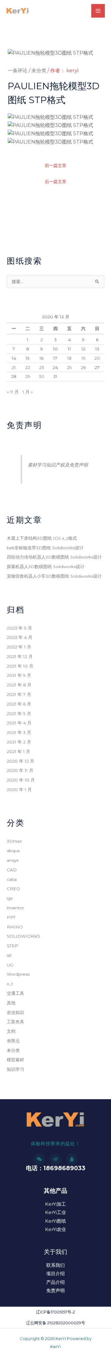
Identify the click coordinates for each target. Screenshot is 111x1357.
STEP (12, 945)
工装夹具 (15, 1021)
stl (9, 955)
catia (12, 879)
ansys (12, 860)
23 (41, 367)
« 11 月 (13, 391)
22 (27, 367)
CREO (13, 888)
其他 (11, 1002)
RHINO (15, 926)
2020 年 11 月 (20, 770)
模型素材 (15, 1059)
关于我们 (55, 1251)
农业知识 (15, 1012)
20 (97, 358)
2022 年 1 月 (19, 646)
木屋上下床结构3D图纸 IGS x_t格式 (42, 538)
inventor (15, 907)
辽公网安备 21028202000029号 (55, 1323)
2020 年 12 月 (20, 761)
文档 (11, 1031)
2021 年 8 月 (19, 684)
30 (41, 376)
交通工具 (15, 993)
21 (14, 367)
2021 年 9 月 (19, 675)
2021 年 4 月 (19, 722)
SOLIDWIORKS (23, 936)
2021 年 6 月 (19, 704)
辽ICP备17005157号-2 (55, 1312)
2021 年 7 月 (19, 694)
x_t (10, 983)
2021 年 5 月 (19, 713)
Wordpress (18, 974)
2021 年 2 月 (19, 741)
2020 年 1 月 (19, 789)
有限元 (13, 1040)
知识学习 (15, 1069)
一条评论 (17, 70)
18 (69, 358)
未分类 (38, 70)
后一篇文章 (55, 181)
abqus (13, 850)
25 (69, 367)
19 (83, 358)
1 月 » (28, 391)
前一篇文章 (55, 165)
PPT (11, 917)
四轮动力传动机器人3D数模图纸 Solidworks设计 (54, 557)
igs (10, 898)
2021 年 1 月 (18, 751)
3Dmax (14, 841)
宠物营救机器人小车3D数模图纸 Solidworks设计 (54, 576)
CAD (12, 869)
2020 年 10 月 (21, 779)
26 (83, 367)
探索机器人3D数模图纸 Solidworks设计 (45, 566)
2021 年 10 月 (20, 666)
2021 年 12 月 (20, 656)
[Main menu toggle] (98, 11)
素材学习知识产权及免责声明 (58, 465)
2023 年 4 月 (19, 637)
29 (27, 376)
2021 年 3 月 (19, 732)
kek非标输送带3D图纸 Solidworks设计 (45, 547)
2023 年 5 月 (19, 628)
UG (10, 964)
